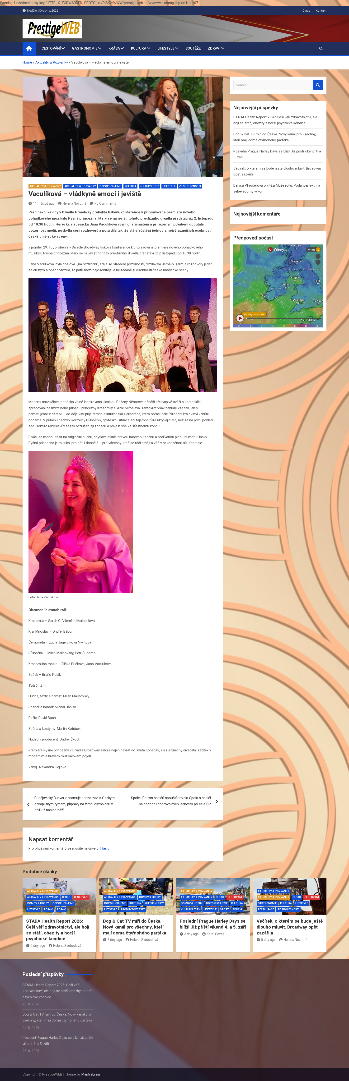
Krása (114, 48)
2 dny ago (38, 946)
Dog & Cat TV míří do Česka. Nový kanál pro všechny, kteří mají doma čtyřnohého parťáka (134, 926)
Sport (224, 909)
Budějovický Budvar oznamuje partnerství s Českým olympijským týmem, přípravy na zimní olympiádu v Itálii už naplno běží (74, 804)
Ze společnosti (190, 186)
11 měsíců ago (44, 203)
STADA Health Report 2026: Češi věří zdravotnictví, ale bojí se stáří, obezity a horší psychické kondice (57, 929)
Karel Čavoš (215, 934)
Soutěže (193, 48)
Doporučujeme (110, 186)
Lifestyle (165, 48)
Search (318, 85)
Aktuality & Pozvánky (45, 186)
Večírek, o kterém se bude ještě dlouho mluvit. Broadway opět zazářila (290, 926)
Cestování (51, 48)
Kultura (138, 48)
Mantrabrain (90, 1074)
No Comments (105, 203)
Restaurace (266, 909)
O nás (306, 10)
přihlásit (103, 848)
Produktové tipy (133, 909)
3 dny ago (115, 940)
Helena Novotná (74, 203)
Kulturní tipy (149, 186)
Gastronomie (84, 48)
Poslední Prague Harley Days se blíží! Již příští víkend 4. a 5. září (213, 924)
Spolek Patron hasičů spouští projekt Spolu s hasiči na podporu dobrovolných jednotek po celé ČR (171, 801)
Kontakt (321, 10)
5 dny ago (268, 940)
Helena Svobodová (67, 946)
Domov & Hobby (38, 903)
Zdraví (214, 48)
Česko (66, 897)
